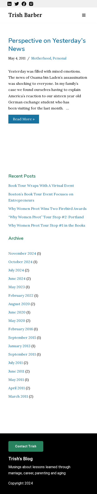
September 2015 (22, 337)
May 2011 (16, 379)
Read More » (21, 120)
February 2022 (20, 295)
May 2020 (16, 320)
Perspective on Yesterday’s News (47, 44)
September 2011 (22, 354)
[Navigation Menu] (84, 15)
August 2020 (19, 304)
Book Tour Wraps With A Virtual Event (41, 185)
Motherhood (41, 58)
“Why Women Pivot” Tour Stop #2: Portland (46, 217)
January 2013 (19, 346)
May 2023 (16, 287)
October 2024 (20, 261)
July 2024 (16, 270)
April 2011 (16, 388)
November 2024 (22, 253)
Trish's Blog (20, 458)
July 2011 (15, 362)
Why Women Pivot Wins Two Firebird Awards (47, 208)
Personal (59, 58)
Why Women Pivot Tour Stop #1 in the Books (46, 225)
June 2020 (16, 312)
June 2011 (16, 371)
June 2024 (16, 278)
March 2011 (18, 396)
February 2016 (20, 329)
